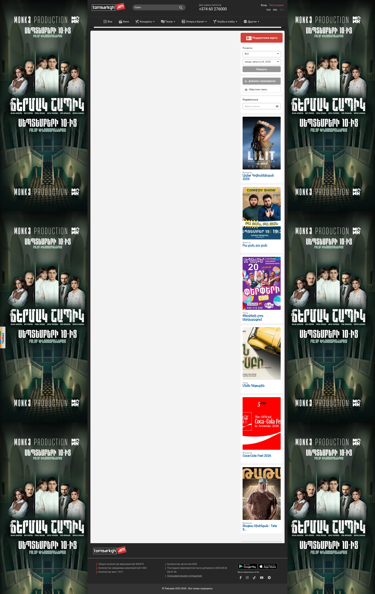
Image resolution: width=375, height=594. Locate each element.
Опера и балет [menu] (195, 21)
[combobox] (262, 54)
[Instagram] (247, 578)
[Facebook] (241, 578)
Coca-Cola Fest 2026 (257, 456)
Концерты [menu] (146, 21)
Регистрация (276, 5)
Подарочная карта (264, 37)
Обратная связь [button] (257, 89)
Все (110, 21)
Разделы (248, 48)
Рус (282, 10)
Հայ (268, 10)
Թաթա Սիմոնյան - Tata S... (260, 527)
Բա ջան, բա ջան (255, 245)
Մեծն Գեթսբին (253, 386)
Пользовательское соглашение (184, 575)
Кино (126, 21)
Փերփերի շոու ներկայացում (253, 317)
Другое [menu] (252, 21)
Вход (264, 5)
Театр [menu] (169, 21)
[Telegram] (269, 578)
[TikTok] (254, 578)
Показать (261, 69)
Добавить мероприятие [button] (262, 81)
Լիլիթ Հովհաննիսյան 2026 (258, 177)
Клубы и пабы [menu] (226, 21)
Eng (275, 10)
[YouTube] (261, 578)
